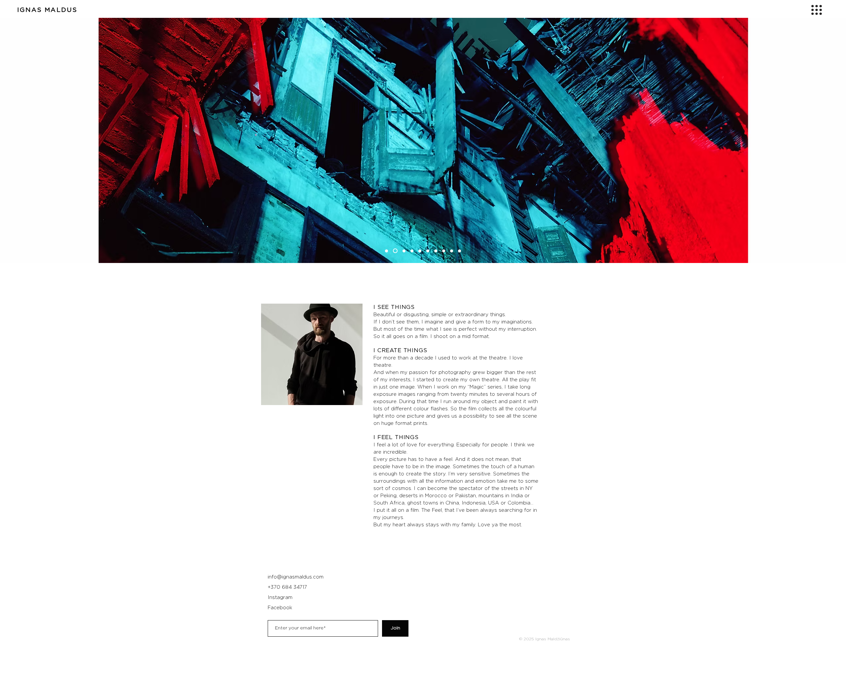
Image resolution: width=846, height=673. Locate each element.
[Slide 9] (451, 250)
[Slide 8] (443, 250)
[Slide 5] (419, 250)
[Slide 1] (386, 250)
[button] (816, 10)
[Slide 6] (427, 250)
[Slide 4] (411, 250)
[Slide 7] (435, 250)
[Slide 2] (395, 250)
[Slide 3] (404, 250)
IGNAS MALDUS (47, 10)
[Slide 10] (459, 250)
